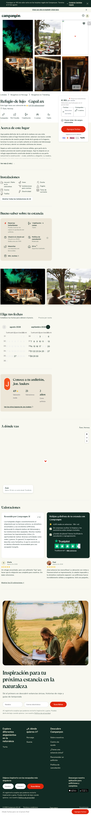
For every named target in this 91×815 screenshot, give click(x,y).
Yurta (5, 747)
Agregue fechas (73, 129)
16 (24, 346)
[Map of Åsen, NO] (75, 37)
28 (18, 356)
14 (18, 346)
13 (15, 346)
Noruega (30, 737)
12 (12, 346)
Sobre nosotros (57, 737)
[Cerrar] (87, 3)
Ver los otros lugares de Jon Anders (17, 407)
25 (9, 356)
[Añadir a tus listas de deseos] (84, 23)
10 (6, 346)
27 (15, 356)
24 (6, 356)
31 (6, 361)
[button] (67, 111)
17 (6, 351)
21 (18, 351)
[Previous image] (4, 286)
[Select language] (83, 15)
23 (24, 351)
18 (9, 351)
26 (12, 356)
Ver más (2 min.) (6, 163)
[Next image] (87, 286)
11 (9, 346)
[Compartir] (89, 23)
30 (24, 356)
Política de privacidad (42, 713)
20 (15, 351)
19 (12, 351)
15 (21, 346)
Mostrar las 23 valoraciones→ (12, 582)
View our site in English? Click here (45, 9)
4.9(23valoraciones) (36, 105)
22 (21, 351)
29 (21, 356)
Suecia (29, 742)
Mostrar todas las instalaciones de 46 (16, 199)
